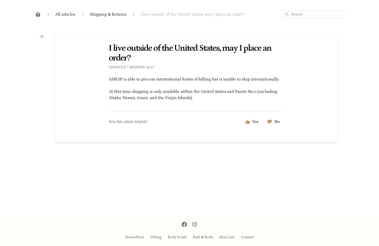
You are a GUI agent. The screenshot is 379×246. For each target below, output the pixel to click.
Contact (247, 237)
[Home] (38, 14)
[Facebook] (184, 225)
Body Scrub (177, 237)
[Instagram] (195, 225)
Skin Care (227, 237)
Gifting (156, 237)
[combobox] (313, 14)
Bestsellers (134, 237)
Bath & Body (203, 237)
